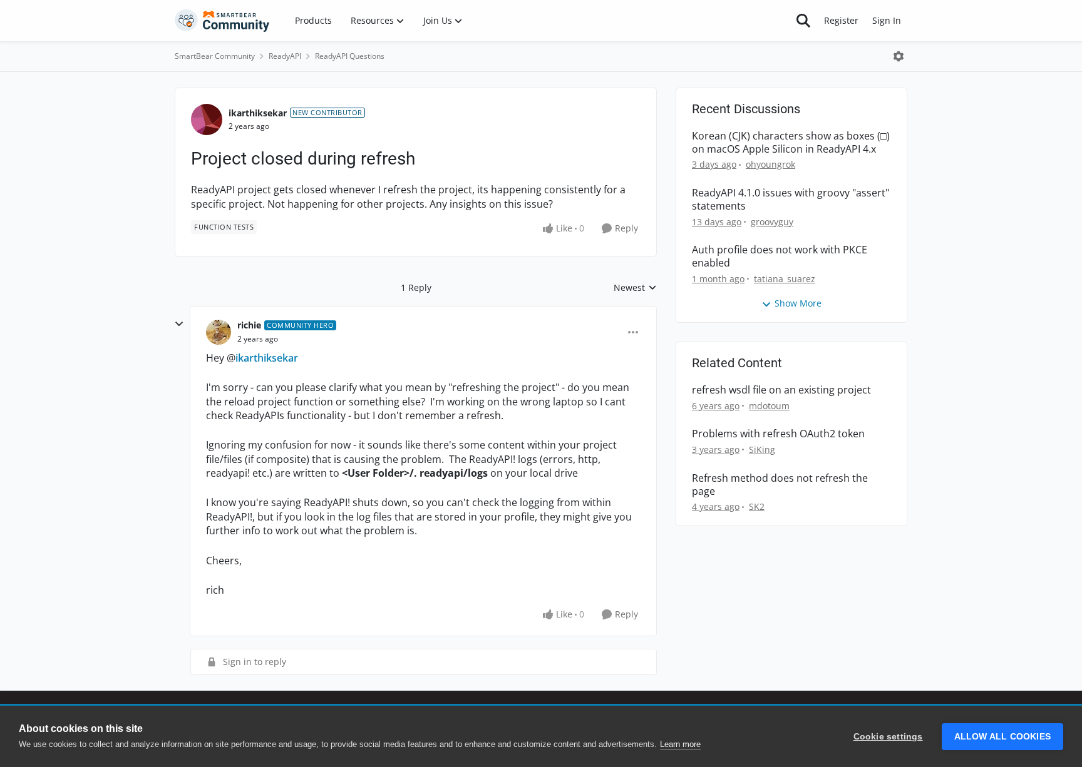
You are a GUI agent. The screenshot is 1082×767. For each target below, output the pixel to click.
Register (841, 20)
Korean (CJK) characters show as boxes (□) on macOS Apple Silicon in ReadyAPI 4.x (791, 143)
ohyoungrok (770, 164)
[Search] (803, 20)
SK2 (757, 506)
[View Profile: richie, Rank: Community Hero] (218, 332)
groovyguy (772, 222)
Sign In (886, 20)
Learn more (680, 744)
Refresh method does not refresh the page (780, 485)
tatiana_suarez (784, 279)
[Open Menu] (898, 56)
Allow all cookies (1002, 736)
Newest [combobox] (635, 288)
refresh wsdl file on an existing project (781, 390)
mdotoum (769, 406)
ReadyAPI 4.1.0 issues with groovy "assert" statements (790, 199)
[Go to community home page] (222, 20)
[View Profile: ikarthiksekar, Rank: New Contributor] (206, 119)
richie (249, 325)
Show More (798, 303)
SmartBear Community (215, 56)
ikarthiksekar (258, 113)
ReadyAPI (285, 56)
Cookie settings (888, 736)
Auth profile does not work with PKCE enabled (779, 256)
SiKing (762, 449)
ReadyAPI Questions (349, 56)
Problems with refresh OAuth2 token (778, 433)
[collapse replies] (179, 324)
